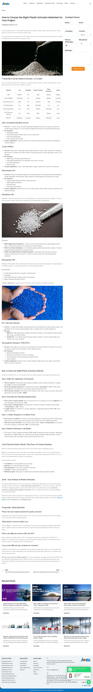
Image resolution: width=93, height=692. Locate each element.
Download (59, 3)
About (25, 3)
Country (82, 31)
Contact (72, 3)
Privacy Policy (47, 690)
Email (81, 23)
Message (68, 50)
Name (67, 23)
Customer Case (50, 3)
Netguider (60, 690)
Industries (40, 3)
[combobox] (67, 45)
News (66, 3)
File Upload (83, 40)
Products (32, 3)
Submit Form (78, 69)
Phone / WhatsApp (69, 41)
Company (68, 31)
